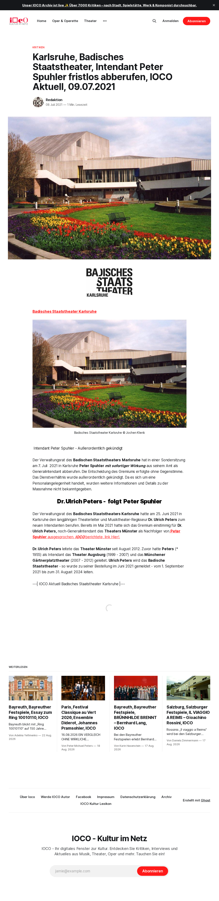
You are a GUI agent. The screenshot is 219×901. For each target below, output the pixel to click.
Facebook (83, 797)
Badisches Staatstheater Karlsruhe (64, 311)
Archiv (166, 797)
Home (41, 21)
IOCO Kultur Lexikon (95, 804)
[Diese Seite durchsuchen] (154, 21)
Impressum (105, 797)
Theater (90, 21)
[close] (213, 5)
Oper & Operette (65, 21)
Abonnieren (196, 21)
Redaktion (54, 100)
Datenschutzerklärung (137, 797)
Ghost (205, 800)
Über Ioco (27, 797)
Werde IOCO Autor (55, 797)
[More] (104, 21)
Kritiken (38, 47)
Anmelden (171, 21)
